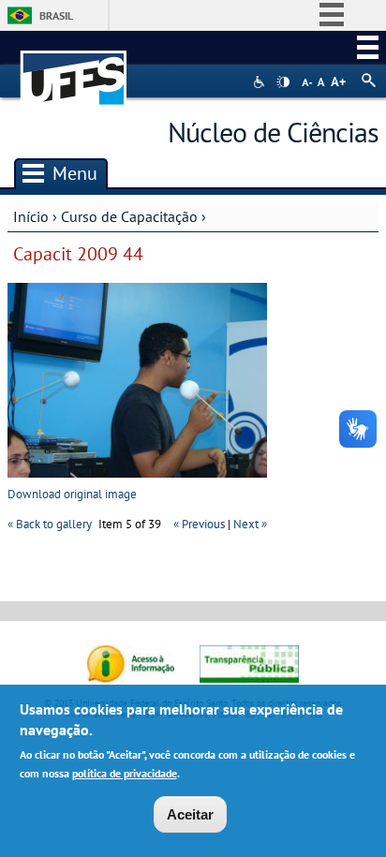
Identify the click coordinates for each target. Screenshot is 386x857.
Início (31, 216)
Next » (250, 524)
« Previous (199, 524)
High (283, 82)
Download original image (72, 494)
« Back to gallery (49, 524)
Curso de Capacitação (129, 216)
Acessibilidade (261, 82)
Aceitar (190, 814)
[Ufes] (74, 69)
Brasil (56, 15)
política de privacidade (124, 773)
